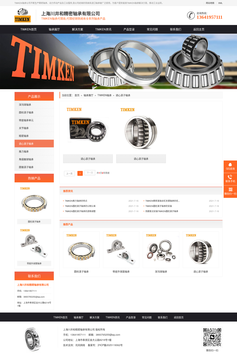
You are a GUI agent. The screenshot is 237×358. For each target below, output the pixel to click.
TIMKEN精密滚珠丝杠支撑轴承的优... (182, 200)
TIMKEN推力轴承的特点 (101, 200)
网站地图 (210, 2)
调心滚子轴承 (26, 143)
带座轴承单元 (26, 120)
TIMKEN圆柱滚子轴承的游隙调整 (101, 211)
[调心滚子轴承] (88, 129)
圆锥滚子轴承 (26, 167)
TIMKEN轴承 (105, 95)
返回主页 (198, 29)
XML (220, 2)
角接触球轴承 (26, 159)
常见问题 (152, 29)
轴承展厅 (54, 29)
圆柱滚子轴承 (26, 112)
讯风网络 (80, 345)
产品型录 (129, 29)
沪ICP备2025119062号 (110, 345)
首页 (77, 95)
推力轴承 (24, 151)
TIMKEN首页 (28, 29)
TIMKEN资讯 (103, 29)
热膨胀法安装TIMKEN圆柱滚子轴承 (182, 211)
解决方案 (77, 29)
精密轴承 (24, 135)
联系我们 (175, 29)
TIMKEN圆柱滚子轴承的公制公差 (101, 205)
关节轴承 (24, 128)
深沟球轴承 (25, 104)
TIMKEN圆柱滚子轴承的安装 (182, 205)
